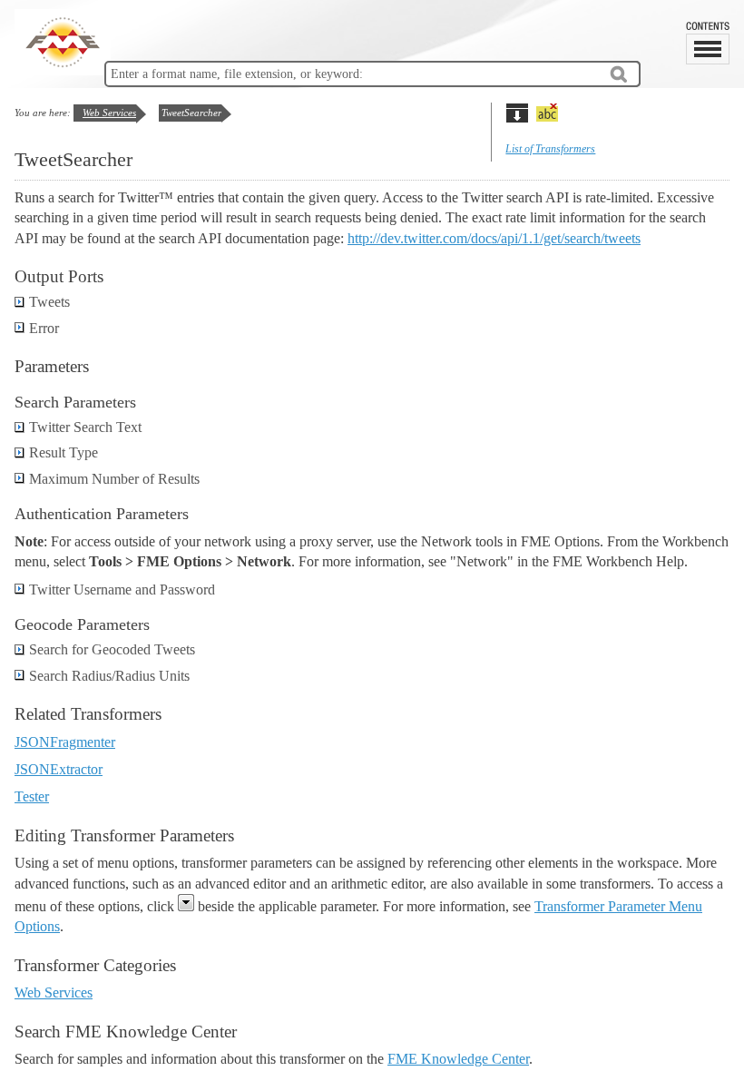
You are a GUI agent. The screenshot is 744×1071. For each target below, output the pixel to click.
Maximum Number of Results (114, 478)
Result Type (63, 452)
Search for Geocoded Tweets (112, 649)
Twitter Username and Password (122, 589)
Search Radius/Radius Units (109, 675)
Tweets (49, 302)
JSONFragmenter (65, 742)
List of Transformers (550, 148)
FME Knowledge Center (458, 1058)
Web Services (109, 112)
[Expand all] (516, 113)
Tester (32, 796)
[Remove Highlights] (546, 113)
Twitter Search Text (85, 427)
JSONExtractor (59, 769)
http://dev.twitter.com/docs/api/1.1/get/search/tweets (494, 238)
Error (44, 328)
